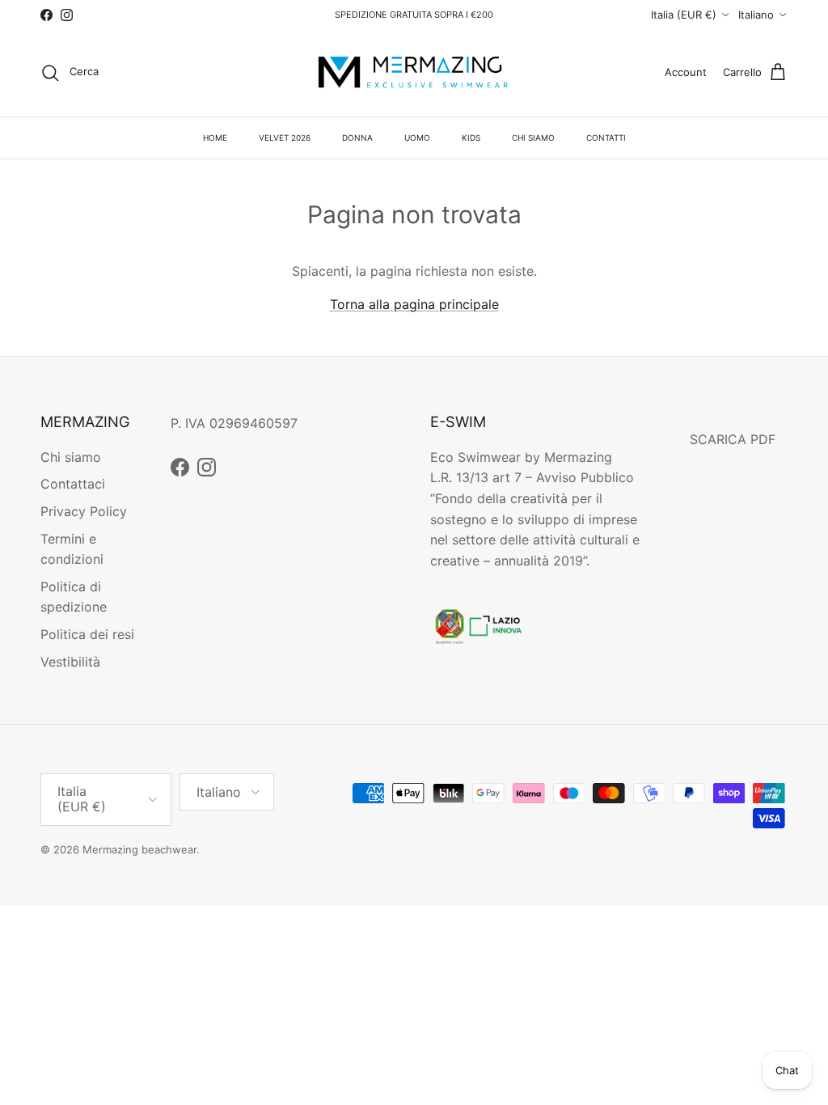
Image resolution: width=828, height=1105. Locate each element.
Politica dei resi (87, 634)
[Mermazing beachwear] (414, 72)
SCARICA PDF (732, 439)
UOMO (417, 137)
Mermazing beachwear (139, 849)
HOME (215, 137)
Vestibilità (70, 662)
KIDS (471, 137)
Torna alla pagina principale (414, 304)
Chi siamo (70, 457)
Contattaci (72, 484)
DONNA (357, 137)
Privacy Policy (83, 511)
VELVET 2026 (284, 137)
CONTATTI (606, 137)
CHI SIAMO (533, 137)
